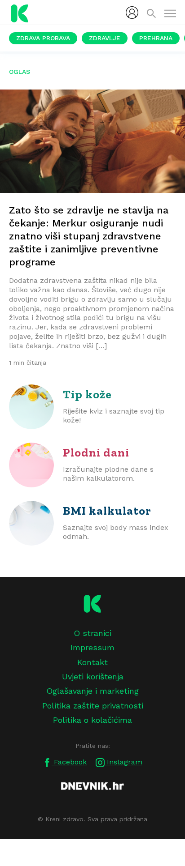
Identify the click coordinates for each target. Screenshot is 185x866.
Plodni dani (96, 452)
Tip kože (87, 394)
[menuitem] (132, 12)
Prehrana (155, 38)
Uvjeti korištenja (92, 676)
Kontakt (92, 662)
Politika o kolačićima (92, 720)
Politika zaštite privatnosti (92, 705)
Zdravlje (104, 38)
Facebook (69, 762)
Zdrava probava (43, 38)
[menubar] (132, 12)
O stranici (92, 633)
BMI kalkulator (107, 510)
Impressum (92, 647)
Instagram (123, 762)
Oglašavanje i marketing (92, 690)
